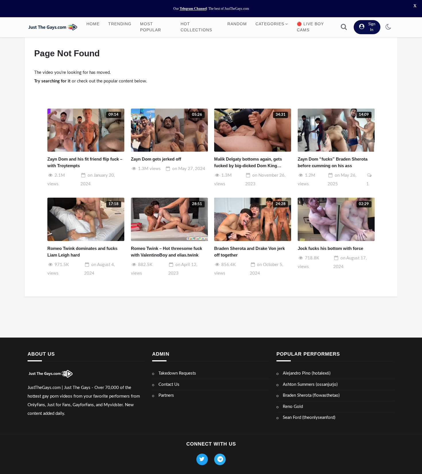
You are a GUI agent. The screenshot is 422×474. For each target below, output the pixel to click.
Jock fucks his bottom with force (330, 248)
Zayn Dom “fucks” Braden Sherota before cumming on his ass (332, 162)
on (188, 169)
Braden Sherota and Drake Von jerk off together (249, 251)
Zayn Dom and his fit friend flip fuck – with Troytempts (84, 162)
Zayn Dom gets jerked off (156, 159)
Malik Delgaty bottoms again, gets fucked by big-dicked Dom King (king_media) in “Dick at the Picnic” (249, 163)
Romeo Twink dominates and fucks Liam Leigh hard (82, 251)
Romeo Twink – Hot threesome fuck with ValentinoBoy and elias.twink (166, 251)
